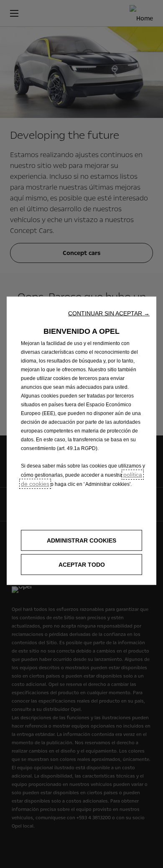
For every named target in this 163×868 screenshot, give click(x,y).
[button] (109, 313)
